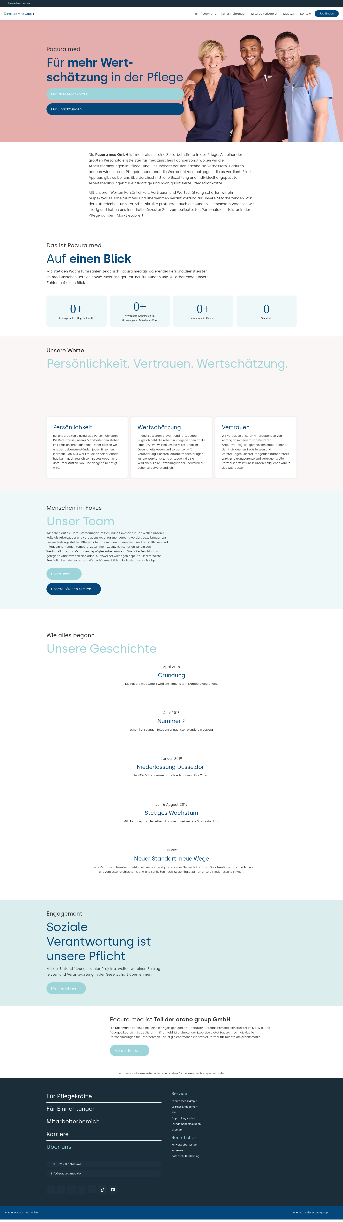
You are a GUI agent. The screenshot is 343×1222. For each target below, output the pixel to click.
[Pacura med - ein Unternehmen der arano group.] (255, 1212)
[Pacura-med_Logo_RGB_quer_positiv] (19, 14)
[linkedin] (71, 1190)
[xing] (82, 1190)
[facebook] (50, 1190)
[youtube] (113, 1189)
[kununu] (92, 1189)
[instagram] (61, 1190)
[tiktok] (102, 1189)
